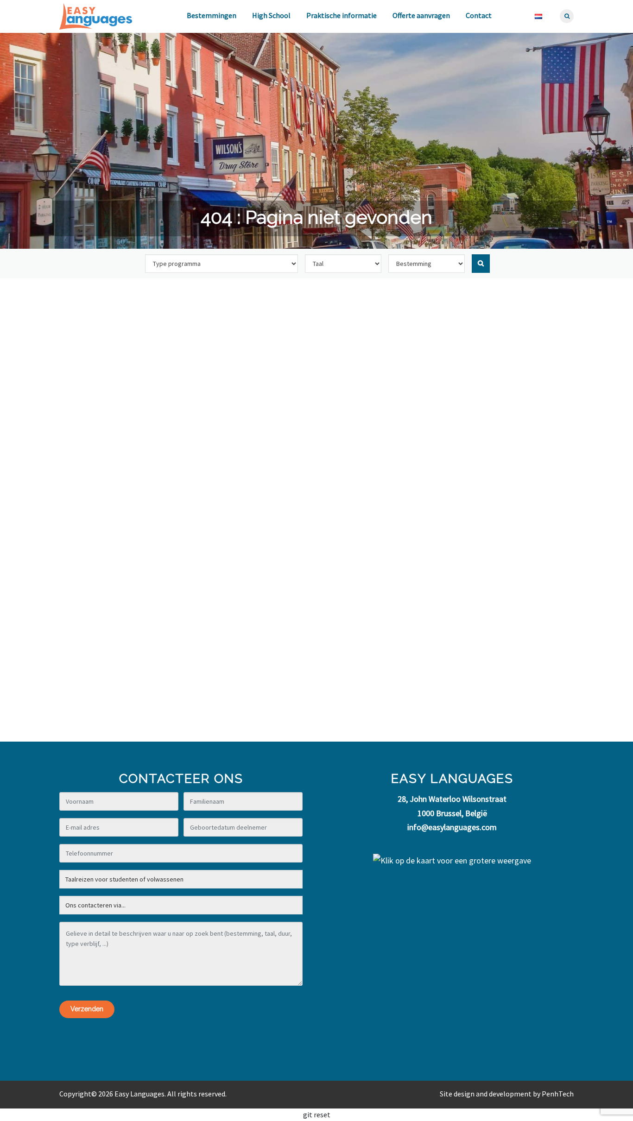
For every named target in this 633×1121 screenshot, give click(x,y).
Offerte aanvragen (421, 15)
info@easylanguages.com (452, 827)
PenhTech (558, 1093)
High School (271, 15)
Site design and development (486, 1093)
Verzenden (86, 1009)
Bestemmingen (211, 15)
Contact (479, 15)
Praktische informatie (341, 15)
